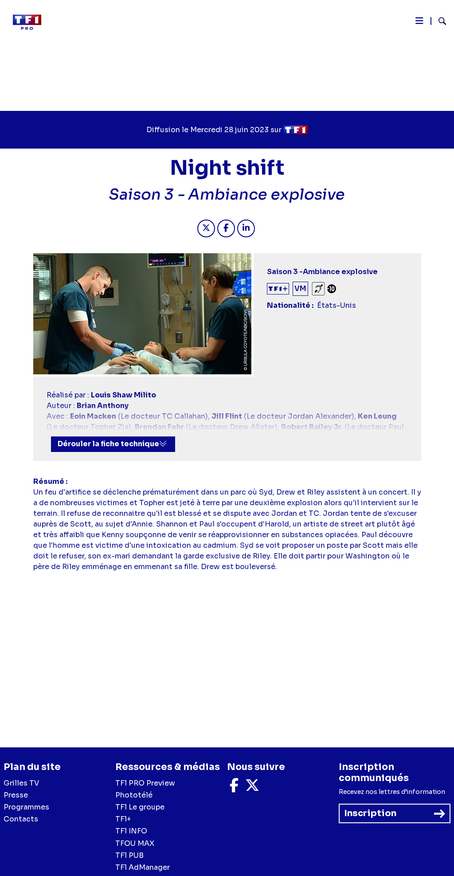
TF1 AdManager (142, 867)
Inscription (370, 813)
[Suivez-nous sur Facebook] (234, 788)
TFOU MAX (134, 843)
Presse (16, 795)
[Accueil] (30, 22)
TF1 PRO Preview (145, 783)
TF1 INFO (131, 831)
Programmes (26, 807)
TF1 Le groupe (139, 807)
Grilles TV (21, 783)
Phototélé (134, 795)
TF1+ (123, 819)
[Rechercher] (439, 22)
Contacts (21, 819)
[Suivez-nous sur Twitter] (252, 788)
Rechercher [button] (439, 21)
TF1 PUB (129, 855)
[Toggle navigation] (419, 23)
